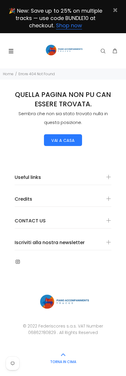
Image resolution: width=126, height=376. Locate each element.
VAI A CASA (62, 140)
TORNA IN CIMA (63, 361)
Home (8, 73)
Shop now (69, 25)
